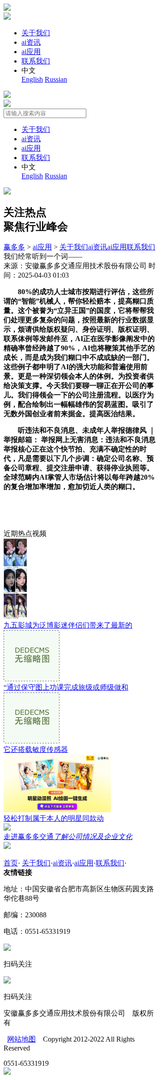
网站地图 (21, 1039)
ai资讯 (31, 42)
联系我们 (35, 61)
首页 (11, 863)
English (32, 79)
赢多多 (14, 247)
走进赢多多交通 (68, 836)
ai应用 (31, 51)
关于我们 (35, 33)
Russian (56, 79)
